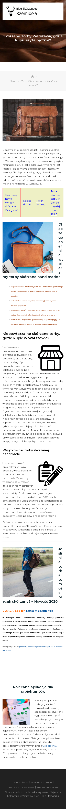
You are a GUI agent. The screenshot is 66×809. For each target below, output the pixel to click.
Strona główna (21, 782)
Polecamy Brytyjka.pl (47, 787)
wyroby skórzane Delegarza (11, 206)
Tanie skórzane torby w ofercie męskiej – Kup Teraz (56, 202)
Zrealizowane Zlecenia (41, 782)
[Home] (32, 76)
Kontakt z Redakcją (39, 610)
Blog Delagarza (50, 796)
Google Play (49, 745)
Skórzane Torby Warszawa (21, 787)
